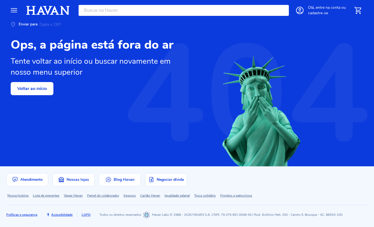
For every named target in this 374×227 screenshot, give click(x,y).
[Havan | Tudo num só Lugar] (48, 10)
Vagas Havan (73, 195)
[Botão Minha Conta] (299, 10)
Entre (328, 7)
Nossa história (17, 195)
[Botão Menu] (13, 10)
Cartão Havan (150, 195)
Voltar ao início (32, 89)
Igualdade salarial (177, 195)
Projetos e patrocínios (236, 195)
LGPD (86, 215)
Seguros (129, 195)
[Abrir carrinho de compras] (357, 10)
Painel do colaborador (103, 195)
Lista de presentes (46, 195)
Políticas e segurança (21, 215)
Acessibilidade (62, 215)
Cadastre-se (318, 13)
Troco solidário (205, 195)
